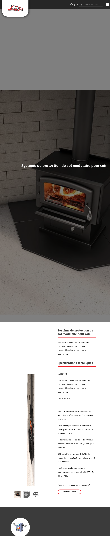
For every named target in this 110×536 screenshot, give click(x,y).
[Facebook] (71, 4)
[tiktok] (75, 4)
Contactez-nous (69, 492)
